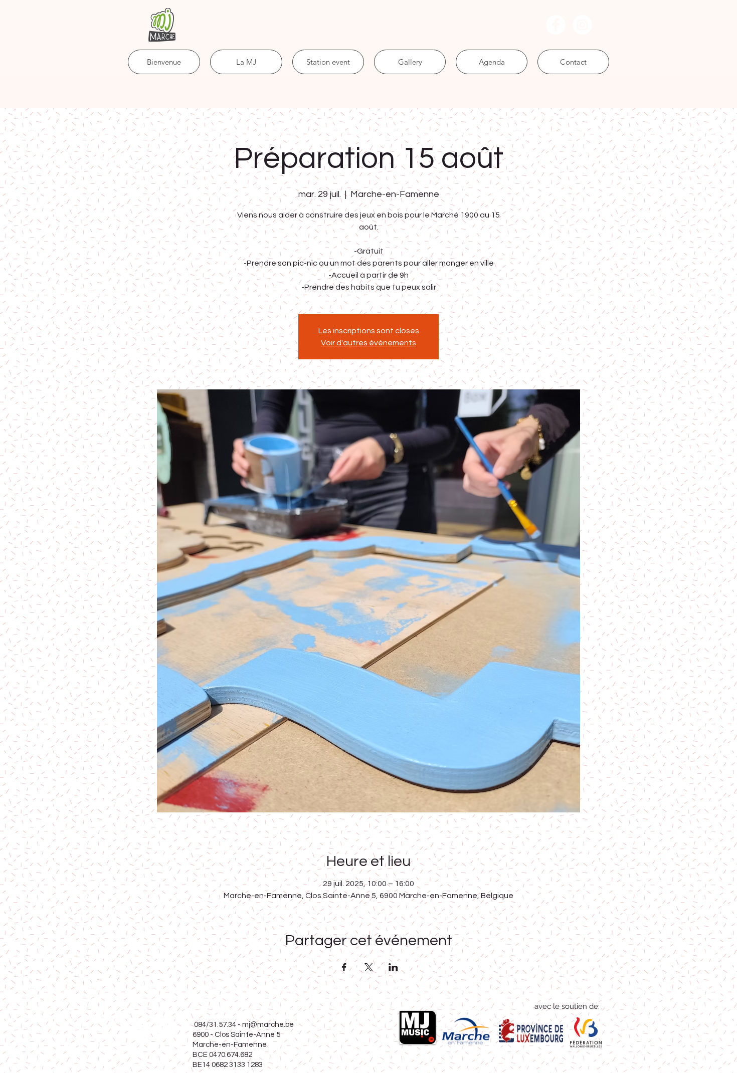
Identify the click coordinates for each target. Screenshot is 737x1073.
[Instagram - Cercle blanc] (582, 25)
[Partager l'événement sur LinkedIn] (393, 967)
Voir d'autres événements (368, 343)
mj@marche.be (268, 1024)
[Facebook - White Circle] (556, 25)
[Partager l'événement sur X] (369, 967)
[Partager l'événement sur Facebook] (344, 967)
